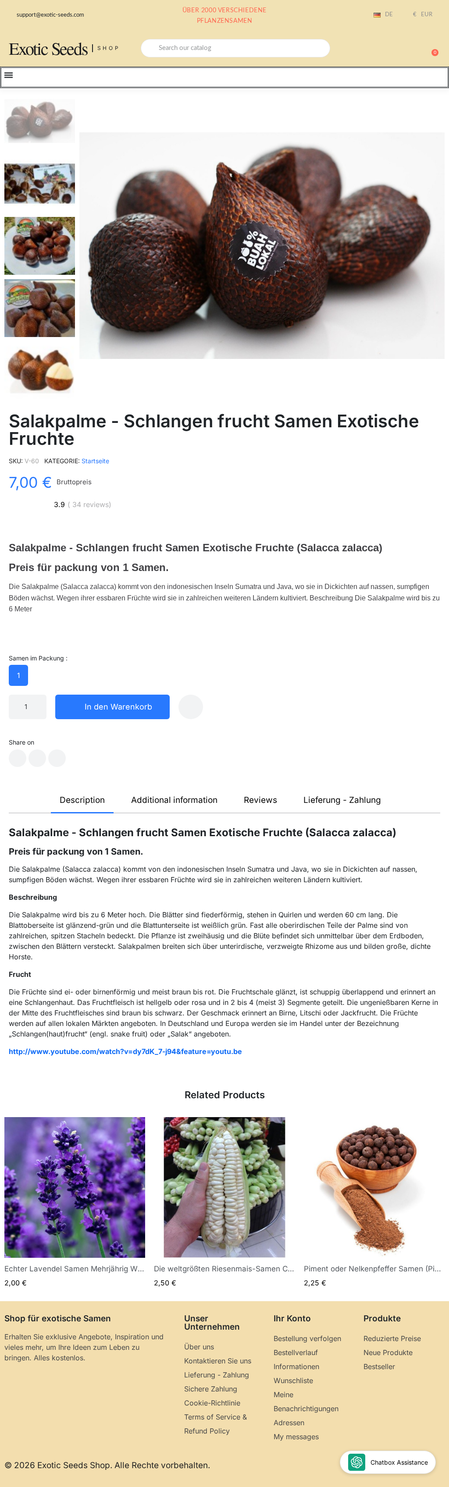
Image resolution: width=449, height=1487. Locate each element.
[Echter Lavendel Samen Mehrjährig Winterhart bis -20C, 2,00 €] (74, 1202)
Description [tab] (82, 800)
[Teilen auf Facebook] (17, 758)
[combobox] (235, 48)
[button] (431, 48)
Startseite (95, 461)
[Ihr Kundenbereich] (400, 49)
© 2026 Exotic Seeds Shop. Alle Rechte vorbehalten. (107, 1465)
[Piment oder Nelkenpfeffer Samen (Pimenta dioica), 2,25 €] (374, 1202)
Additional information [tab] (174, 800)
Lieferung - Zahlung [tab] (342, 800)
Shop (109, 48)
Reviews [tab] (260, 800)
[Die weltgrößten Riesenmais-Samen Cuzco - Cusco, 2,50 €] (224, 1202)
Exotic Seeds (48, 48)
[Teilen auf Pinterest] (57, 758)
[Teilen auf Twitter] (37, 758)
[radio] (18, 675)
